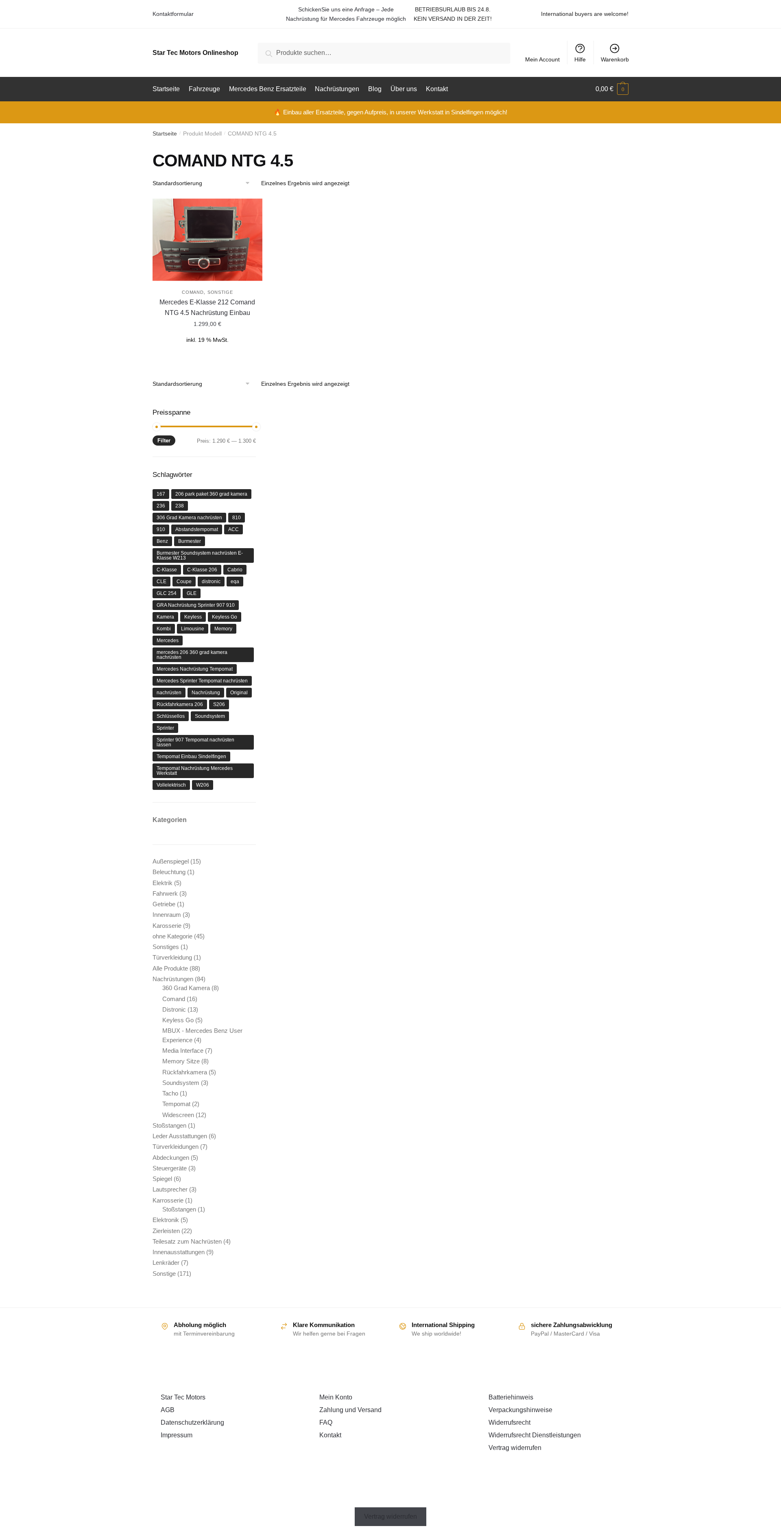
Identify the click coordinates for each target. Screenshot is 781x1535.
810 (236, 517)
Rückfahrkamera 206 (180, 704)
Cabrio (234, 570)
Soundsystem (210, 716)
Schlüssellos (171, 716)
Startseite (165, 133)
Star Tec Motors (183, 1397)
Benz (162, 541)
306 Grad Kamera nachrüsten (189, 517)
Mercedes (168, 640)
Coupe (184, 581)
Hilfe (580, 59)
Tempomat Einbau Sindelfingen (191, 756)
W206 (202, 785)
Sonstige (220, 292)
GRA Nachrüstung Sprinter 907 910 (196, 605)
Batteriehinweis (511, 1397)
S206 (219, 704)
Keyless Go (224, 617)
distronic (211, 581)
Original (239, 692)
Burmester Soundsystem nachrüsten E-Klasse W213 (200, 555)
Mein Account (542, 59)
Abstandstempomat (196, 529)
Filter (163, 440)
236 (161, 506)
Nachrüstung (206, 692)
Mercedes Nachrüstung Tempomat (195, 669)
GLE (191, 593)
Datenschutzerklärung (192, 1422)
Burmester (189, 541)
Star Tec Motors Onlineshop (195, 52)
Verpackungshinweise (520, 1409)
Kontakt (330, 1435)
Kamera (165, 617)
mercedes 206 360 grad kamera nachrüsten (192, 654)
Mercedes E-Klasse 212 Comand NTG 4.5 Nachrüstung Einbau (207, 307)
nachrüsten (169, 692)
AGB (168, 1409)
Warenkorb (615, 59)
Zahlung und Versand (350, 1409)
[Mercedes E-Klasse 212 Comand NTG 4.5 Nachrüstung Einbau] (207, 240)
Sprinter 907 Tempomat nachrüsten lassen (195, 742)
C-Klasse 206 (202, 570)
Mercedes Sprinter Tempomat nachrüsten (202, 681)
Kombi (164, 629)
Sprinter (165, 728)
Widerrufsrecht (509, 1422)
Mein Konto (335, 1397)
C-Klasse (167, 570)
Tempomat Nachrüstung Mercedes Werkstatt (195, 770)
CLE (161, 581)
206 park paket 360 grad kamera (211, 494)
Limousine (192, 629)
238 (179, 506)
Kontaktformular (173, 14)
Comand (192, 292)
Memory (223, 629)
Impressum (176, 1435)
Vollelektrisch (171, 785)
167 (161, 494)
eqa (235, 581)
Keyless (193, 617)
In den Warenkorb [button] (207, 355)
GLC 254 (167, 593)
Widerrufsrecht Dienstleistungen (535, 1435)
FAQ (325, 1422)
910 (161, 529)
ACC (233, 529)
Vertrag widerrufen (515, 1447)
